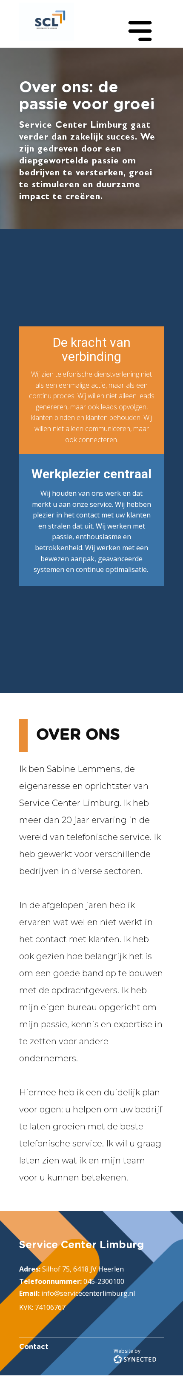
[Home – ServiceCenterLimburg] (46, 22)
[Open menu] (140, 31)
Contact (34, 1346)
